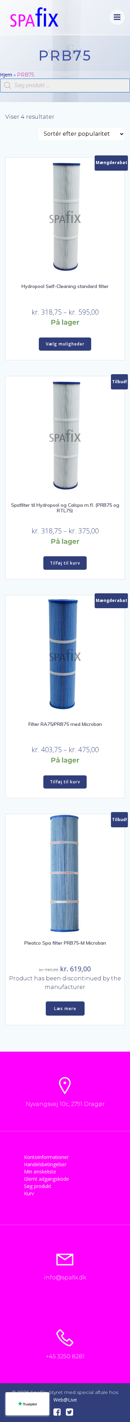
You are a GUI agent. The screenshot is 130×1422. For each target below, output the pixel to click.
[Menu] (117, 17)
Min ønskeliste (40, 1171)
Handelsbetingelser (45, 1164)
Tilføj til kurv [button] (65, 563)
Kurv (29, 1193)
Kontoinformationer (46, 1157)
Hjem (6, 74)
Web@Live (65, 1399)
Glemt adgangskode (46, 1179)
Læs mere (65, 1008)
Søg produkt (37, 1186)
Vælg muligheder (65, 344)
